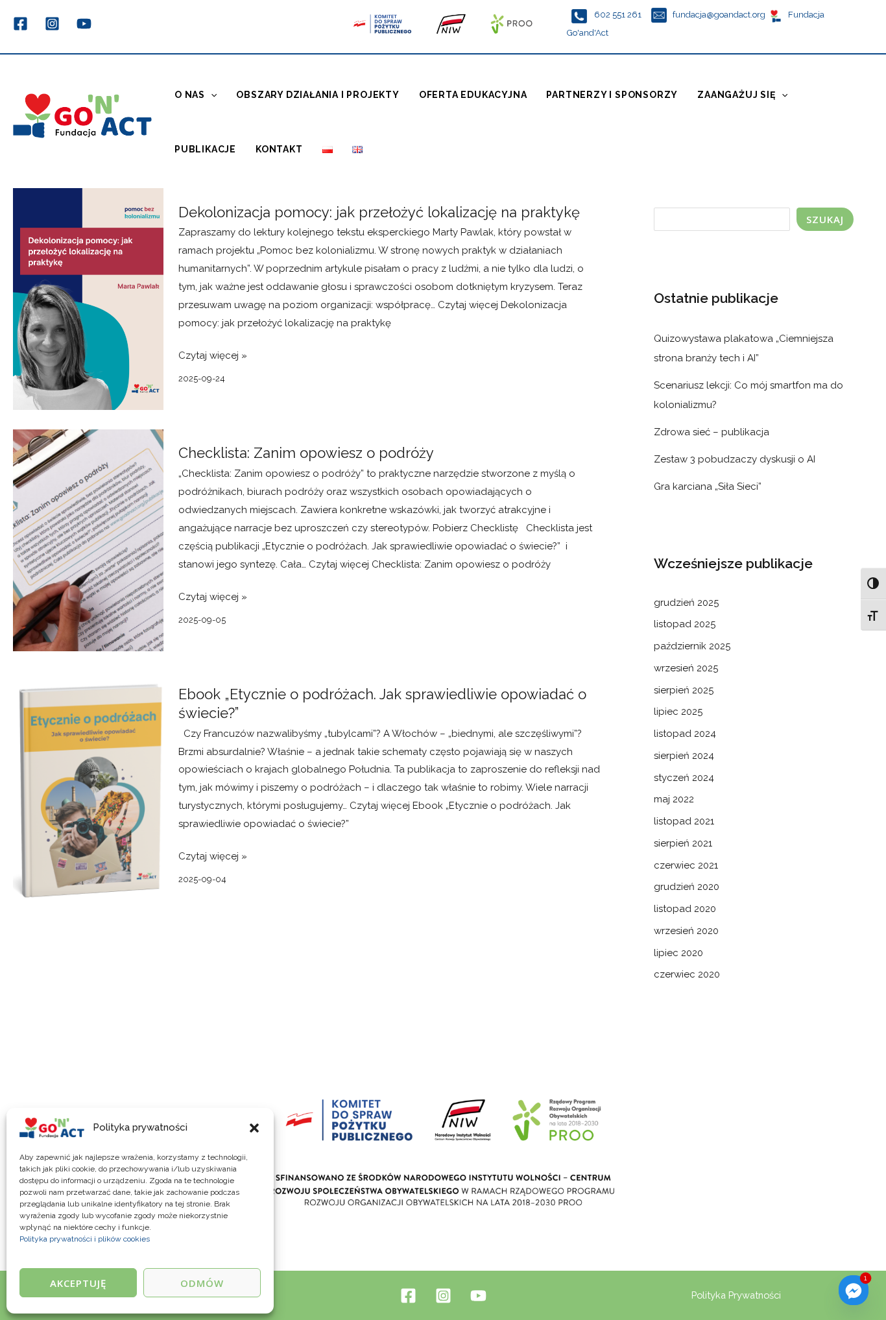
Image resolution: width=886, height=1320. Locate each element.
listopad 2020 (685, 909)
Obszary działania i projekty (317, 95)
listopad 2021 (684, 821)
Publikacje (205, 149)
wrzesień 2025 (686, 668)
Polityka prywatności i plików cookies (84, 1238)
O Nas (189, 95)
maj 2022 (674, 799)
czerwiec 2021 (686, 865)
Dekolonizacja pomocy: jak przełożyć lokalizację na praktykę (381, 212)
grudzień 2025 (686, 602)
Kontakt (279, 149)
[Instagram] (52, 23)
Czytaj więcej (430, 564)
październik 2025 (692, 646)
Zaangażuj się (736, 95)
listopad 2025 (684, 624)
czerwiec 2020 (687, 974)
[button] (254, 1128)
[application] (211, 94)
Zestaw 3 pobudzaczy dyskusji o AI (734, 459)
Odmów (202, 1283)
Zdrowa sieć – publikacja (711, 432)
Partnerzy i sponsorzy (612, 95)
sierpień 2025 (683, 690)
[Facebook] (20, 23)
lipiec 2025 (678, 711)
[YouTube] (84, 23)
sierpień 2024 (684, 756)
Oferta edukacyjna (473, 95)
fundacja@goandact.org (719, 14)
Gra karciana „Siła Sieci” (707, 486)
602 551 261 (618, 14)
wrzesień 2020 (686, 931)
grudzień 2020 (686, 887)
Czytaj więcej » (212, 354)
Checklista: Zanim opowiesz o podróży (306, 452)
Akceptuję (78, 1283)
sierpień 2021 (683, 843)
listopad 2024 (685, 733)
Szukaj (825, 219)
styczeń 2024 (684, 778)
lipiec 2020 (678, 953)
